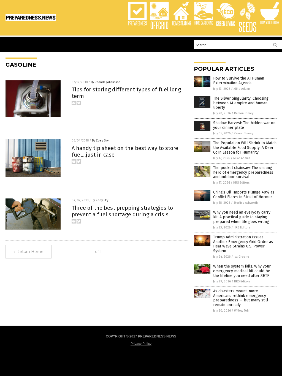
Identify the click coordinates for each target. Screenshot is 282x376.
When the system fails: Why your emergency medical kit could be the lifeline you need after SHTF (242, 271)
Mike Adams (242, 89)
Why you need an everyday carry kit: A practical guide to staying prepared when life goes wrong (241, 217)
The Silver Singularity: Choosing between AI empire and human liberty (241, 103)
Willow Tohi (242, 310)
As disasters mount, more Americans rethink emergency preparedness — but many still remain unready (240, 298)
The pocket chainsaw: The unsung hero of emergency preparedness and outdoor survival (243, 172)
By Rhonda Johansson (105, 82)
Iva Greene (241, 256)
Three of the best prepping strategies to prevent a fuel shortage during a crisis (122, 211)
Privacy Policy (141, 344)
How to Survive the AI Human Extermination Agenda (238, 80)
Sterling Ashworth (246, 203)
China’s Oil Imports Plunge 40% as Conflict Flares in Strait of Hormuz (243, 194)
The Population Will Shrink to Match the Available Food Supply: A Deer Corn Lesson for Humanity (244, 148)
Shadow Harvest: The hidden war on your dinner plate (244, 125)
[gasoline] (31, 20)
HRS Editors (241, 182)
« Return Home (28, 251)
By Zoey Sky (100, 140)
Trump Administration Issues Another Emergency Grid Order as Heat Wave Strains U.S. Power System (243, 244)
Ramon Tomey (243, 113)
